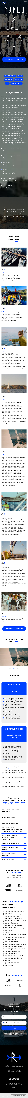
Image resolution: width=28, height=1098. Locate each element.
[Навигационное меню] (25, 2)
